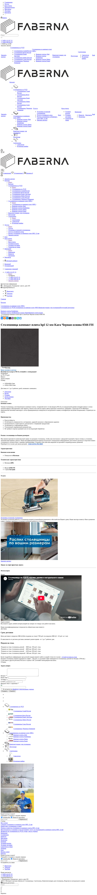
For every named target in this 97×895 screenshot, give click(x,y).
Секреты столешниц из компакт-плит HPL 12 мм (16, 824)
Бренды (3, 853)
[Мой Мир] (7, 318)
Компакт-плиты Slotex (21, 313)
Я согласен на (18, 689)
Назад (10, 182)
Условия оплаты (6, 843)
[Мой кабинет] (2, 150)
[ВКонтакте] (2, 318)
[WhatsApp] (15, 318)
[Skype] (18, 318)
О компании (5, 835)
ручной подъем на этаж (69, 657)
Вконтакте (10, 291)
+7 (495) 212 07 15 (6, 40)
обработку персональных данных (23, 689)
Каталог (11, 184)
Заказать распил (6, 561)
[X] (10, 318)
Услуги (10, 228)
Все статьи (4, 823)
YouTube (9, 296)
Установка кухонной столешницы (12, 518)
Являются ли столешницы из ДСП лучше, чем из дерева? (19, 831)
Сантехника (16, 220)
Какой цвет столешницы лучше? (11, 826)
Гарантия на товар (7, 847)
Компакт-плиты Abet (7, 313)
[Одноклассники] (4, 318)
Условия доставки (6, 845)
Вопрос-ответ (5, 852)
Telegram (9, 293)
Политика (4, 840)
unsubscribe (7, 817)
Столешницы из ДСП (19, 189)
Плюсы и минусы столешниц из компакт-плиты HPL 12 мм (20, 828)
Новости (3, 836)
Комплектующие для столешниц (49, 307)
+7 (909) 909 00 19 (6, 42)
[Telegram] (20, 318)
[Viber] (12, 318)
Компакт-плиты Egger (36, 313)
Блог (2, 850)
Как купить (12, 242)
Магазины (4, 838)
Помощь (3, 841)
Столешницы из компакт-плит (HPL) (24, 204)
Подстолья (63, 307)
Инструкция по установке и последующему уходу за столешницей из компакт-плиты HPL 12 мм (32, 829)
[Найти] (1, 37)
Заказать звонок (13, 280)
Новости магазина (18, 817)
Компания (11, 252)
